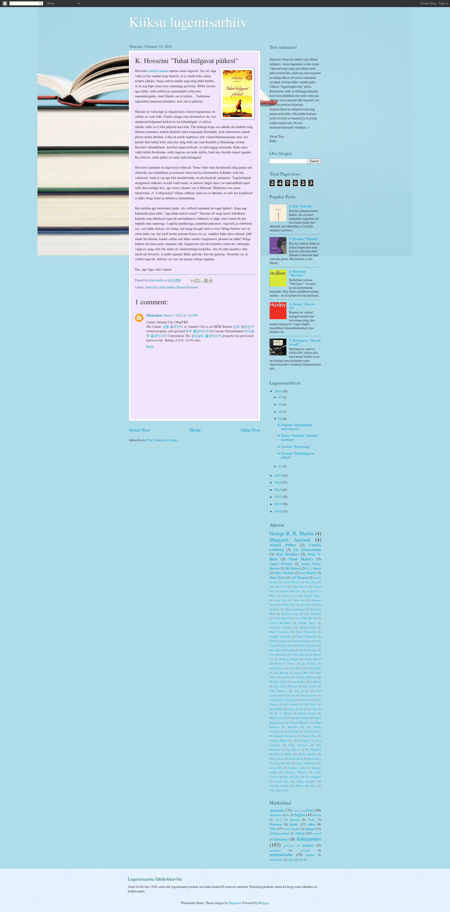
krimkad (307, 845)
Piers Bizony (293, 749)
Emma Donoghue (307, 645)
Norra (311, 820)
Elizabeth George (301, 641)
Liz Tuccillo (314, 709)
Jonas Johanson (308, 695)
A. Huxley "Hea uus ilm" (302, 306)
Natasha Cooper (312, 731)
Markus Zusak (277, 718)
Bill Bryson (293, 568)
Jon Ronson (288, 695)
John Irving (301, 690)
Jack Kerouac (281, 672)
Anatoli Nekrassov (290, 591)
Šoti (300, 859)
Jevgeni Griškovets (306, 677)
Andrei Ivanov (289, 595)
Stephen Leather (297, 767)
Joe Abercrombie (307, 549)
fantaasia (280, 839)
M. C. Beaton (283, 713)
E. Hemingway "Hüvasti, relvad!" (305, 342)
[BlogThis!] (197, 280)
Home (195, 430)
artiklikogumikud (279, 833)
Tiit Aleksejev (292, 776)
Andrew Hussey (312, 595)
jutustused (289, 845)
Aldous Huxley (291, 582)
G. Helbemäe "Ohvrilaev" (297, 273)
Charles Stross (307, 623)
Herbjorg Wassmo (289, 659)
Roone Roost (296, 758)
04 (281, 404)
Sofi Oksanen (299, 577)
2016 (278, 391)
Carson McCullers (280, 623)
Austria (297, 810)
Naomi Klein (292, 731)
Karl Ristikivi (287, 554)
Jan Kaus (286, 677)
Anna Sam (299, 600)
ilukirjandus (167, 287)
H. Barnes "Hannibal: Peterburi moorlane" (298, 437)
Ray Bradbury (313, 749)
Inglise (300, 814)
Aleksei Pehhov (283, 544)
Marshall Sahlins (300, 718)
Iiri (287, 815)
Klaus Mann (276, 709)
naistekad (275, 850)
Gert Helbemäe (278, 654)
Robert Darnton (307, 754)
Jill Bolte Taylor (278, 681)
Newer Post (139, 430)
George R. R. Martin (292, 533)
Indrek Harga (277, 668)
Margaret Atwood (290, 539)
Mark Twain (277, 577)
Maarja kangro (307, 713)
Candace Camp (289, 613)
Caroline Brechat (308, 618)
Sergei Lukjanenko (306, 763)
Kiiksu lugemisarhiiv (188, 21)
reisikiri (310, 855)
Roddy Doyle (277, 758)
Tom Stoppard (313, 776)
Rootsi (294, 824)
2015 (278, 475)
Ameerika (151, 287)
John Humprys (278, 690)
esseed (317, 833)
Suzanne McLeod (296, 772)
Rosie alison (314, 758)
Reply (150, 346)
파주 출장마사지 (197, 331)
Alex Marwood (278, 586)
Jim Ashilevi (299, 681)
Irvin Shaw (296, 668)
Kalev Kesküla (284, 572)
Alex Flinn (311, 582)
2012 (278, 496)
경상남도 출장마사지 (206, 335)
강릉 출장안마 (172, 326)
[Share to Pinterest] (210, 280)
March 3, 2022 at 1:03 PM (180, 315)
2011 (278, 504)
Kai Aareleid (291, 704)
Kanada (295, 820)
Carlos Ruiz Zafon (284, 618)
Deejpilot (235, 903)
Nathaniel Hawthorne (285, 736)
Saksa (311, 824)
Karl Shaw (310, 704)
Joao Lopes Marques (285, 686)
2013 (278, 489)
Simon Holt (276, 767)
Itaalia (317, 815)
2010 (278, 511)
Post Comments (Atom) (162, 440)
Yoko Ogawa (277, 790)
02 (281, 418)
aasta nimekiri (291, 829)
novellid (305, 850)
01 (281, 466)
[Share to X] (201, 280)
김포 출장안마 (243, 326)
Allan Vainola (300, 586)
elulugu (300, 833)
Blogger (264, 903)
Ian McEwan (309, 663)
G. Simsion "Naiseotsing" (294, 446)
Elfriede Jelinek (278, 641)
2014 (278, 482)
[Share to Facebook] (206, 280)
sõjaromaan (276, 859)
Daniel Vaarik (308, 627)
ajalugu (310, 828)
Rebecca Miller (283, 754)
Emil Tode (287, 645)
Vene (273, 828)
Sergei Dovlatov (283, 763)
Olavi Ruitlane (301, 740)
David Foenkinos (279, 631)
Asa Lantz (306, 604)
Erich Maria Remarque (282, 650)
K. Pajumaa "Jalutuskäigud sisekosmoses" (295, 426)
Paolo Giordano (298, 745)
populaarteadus (281, 854)
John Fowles (310, 686)
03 (281, 411)
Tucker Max (282, 781)
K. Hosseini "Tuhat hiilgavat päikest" (296, 455)
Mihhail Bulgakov (299, 722)
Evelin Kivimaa (308, 650)
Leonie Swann (295, 709)
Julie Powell (306, 699)
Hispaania (275, 815)
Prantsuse (276, 824)
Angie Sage (280, 600)
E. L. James (313, 568)
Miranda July (296, 727)
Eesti (310, 810)
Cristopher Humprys (281, 627)
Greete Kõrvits (300, 654)
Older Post (250, 430)
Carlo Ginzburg (312, 613)
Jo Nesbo (316, 681)
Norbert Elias (309, 736)
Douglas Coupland (280, 636)
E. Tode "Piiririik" (301, 206)
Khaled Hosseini (187, 287)
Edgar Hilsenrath (306, 636)
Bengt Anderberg (295, 609)
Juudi (278, 820)
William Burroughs (306, 786)
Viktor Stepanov (306, 781)
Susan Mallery (301, 559)
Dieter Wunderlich (305, 631)
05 (281, 397)
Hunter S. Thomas (285, 663)
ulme (291, 859)
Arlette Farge (288, 604)
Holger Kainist (313, 659)
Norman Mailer (278, 740)
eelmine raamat (158, 70)
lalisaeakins (154, 315)
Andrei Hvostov (281, 564)
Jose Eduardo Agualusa (282, 699)
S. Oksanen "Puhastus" (304, 239)
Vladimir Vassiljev (280, 786)
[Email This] (193, 280)
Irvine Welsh (314, 668)
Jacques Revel (302, 672)
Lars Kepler (308, 572)
